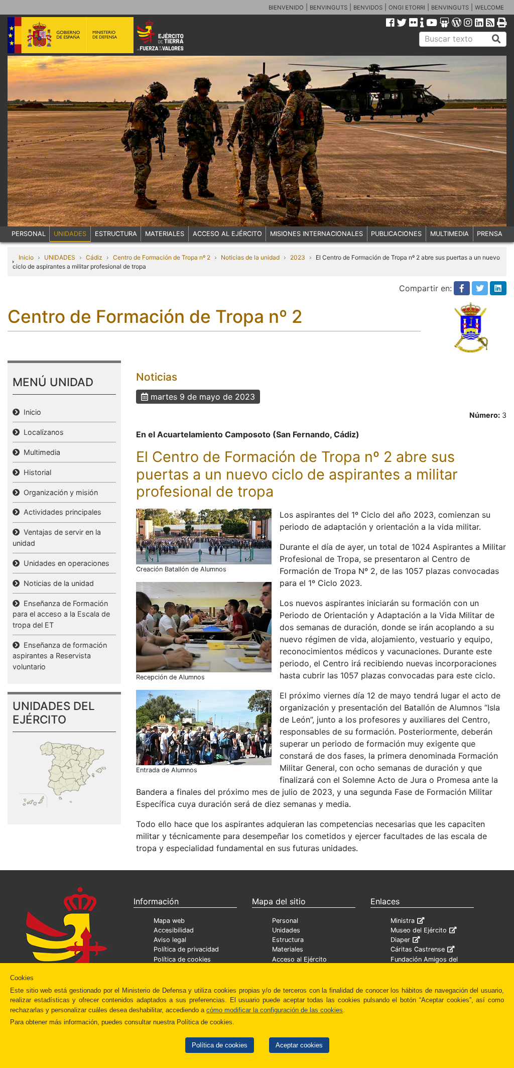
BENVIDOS (367, 7)
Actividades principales (60, 512)
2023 (297, 257)
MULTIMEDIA (449, 234)
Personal (285, 920)
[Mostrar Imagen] (204, 536)
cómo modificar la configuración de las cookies (274, 1010)
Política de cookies (219, 1045)
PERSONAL (29, 234)
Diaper (400, 939)
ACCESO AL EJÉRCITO (227, 234)
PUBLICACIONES (396, 234)
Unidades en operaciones (64, 563)
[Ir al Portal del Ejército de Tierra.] (170, 35)
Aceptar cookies (299, 1045)
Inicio (26, 257)
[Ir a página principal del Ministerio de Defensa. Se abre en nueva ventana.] (71, 35)
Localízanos (42, 432)
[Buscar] (496, 39)
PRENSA (489, 234)
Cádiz (94, 257)
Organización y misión (59, 492)
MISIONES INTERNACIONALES (316, 234)
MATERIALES (164, 234)
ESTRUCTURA (116, 234)
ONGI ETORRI (407, 7)
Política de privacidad (186, 949)
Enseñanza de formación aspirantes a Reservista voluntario (60, 656)
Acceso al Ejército (299, 959)
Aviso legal (170, 939)
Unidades (286, 930)
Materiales (287, 949)
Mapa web (169, 920)
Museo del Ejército (419, 930)
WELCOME (489, 7)
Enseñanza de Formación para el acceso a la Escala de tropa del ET (61, 614)
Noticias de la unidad (250, 257)
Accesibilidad (174, 930)
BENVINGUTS (328, 7)
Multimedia (40, 452)
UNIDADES (70, 234)
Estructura (288, 939)
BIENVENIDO (286, 7)
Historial (35, 472)
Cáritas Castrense (418, 949)
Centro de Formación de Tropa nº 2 (161, 257)
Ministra (403, 920)
